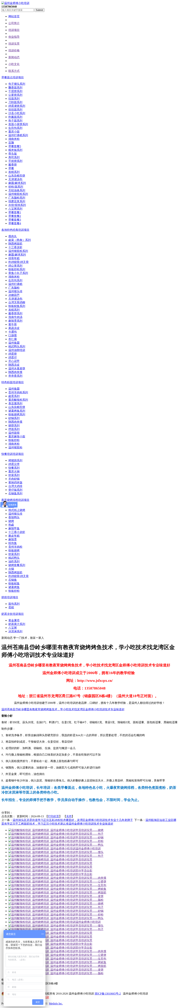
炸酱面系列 (15, 116)
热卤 (11, 524)
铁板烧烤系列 (16, 414)
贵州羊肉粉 (15, 546)
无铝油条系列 (16, 190)
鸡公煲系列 (15, 265)
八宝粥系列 (15, 208)
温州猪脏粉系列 (18, 193)
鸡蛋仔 (12, 357)
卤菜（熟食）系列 (19, 239)
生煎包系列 (15, 127)
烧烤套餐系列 (16, 565)
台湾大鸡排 (15, 486)
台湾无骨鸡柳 (16, 302)
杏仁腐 (12, 339)
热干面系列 (15, 120)
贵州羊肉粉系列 (18, 392)
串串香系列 (15, 375)
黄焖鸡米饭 (15, 482)
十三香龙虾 (15, 247)
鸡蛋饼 (12, 353)
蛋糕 (11, 607)
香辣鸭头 (14, 517)
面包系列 (14, 603)
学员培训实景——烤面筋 (91, 892)
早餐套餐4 (14, 223)
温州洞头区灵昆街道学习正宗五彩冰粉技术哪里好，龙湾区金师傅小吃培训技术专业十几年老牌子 (73, 819)
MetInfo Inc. (56, 1003)
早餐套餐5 (14, 146)
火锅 (11, 568)
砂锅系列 (14, 418)
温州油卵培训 (16, 350)
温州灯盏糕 (15, 284)
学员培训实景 (84, 859)
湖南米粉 (14, 138)
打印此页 (53, 816)
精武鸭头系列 (16, 346)
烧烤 (11, 521)
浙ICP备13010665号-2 (108, 993)
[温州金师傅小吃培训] (15, 3)
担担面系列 (15, 109)
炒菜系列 (14, 475)
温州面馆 (14, 432)
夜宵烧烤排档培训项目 (15, 499)
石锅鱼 (12, 579)
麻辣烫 (12, 539)
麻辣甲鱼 (14, 528)
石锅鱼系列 (15, 493)
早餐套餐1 (14, 212)
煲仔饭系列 (15, 489)
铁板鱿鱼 (14, 583)
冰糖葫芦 (14, 295)
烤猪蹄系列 (15, 460)
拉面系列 (14, 98)
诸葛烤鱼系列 (16, 410)
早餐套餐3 (14, 219)
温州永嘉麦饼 (16, 368)
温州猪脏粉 (15, 447)
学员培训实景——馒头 (89, 852)
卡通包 (12, 331)
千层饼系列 (15, 91)
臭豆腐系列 (15, 403)
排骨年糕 (14, 258)
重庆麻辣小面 (16, 436)
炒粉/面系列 (15, 186)
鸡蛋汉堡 (14, 464)
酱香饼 (12, 164)
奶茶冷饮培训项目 (12, 613)
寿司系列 (14, 157)
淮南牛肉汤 (15, 317)
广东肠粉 (14, 287)
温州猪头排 (15, 291)
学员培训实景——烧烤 (89, 830)
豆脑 (11, 142)
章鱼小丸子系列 (18, 272)
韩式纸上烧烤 (16, 510)
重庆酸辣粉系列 (18, 399)
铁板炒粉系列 (16, 269)
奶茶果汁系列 (16, 624)
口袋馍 (12, 335)
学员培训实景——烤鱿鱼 (91, 888)
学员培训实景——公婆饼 (91, 881)
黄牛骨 (12, 324)
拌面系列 (14, 429)
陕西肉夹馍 (15, 372)
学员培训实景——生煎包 (91, 885)
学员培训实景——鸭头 (89, 844)
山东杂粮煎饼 (16, 175)
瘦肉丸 (12, 236)
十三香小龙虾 (16, 532)
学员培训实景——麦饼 (89, 896)
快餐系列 (14, 467)
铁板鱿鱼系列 (16, 306)
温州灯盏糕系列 (18, 135)
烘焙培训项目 (9, 597)
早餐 (11, 168)
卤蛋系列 (14, 396)
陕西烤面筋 (15, 243)
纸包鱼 (12, 543)
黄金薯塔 (14, 620)
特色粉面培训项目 (12, 382)
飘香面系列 (15, 87)
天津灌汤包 (15, 179)
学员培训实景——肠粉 (89, 899)
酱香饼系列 (15, 313)
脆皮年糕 (14, 535)
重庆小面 (14, 131)
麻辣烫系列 (15, 320)
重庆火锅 (14, 471)
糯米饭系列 (15, 149)
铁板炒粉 (14, 440)
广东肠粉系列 (16, 197)
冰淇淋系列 (15, 631)
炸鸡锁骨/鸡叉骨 (18, 261)
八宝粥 (12, 627)
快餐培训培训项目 (12, 453)
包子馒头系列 (16, 83)
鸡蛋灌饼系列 (16, 105)
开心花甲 (14, 361)
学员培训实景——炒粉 (89, 841)
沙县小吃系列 (16, 113)
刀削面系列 (15, 102)
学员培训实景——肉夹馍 (91, 877)
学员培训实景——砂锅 (89, 837)
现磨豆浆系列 (16, 201)
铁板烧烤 (14, 550)
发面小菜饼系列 (18, 124)
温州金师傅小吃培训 (88, 848)
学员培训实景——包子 (89, 833)
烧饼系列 (14, 425)
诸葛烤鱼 (14, 587)
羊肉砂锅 (14, 478)
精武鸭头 (14, 557)
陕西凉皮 (14, 364)
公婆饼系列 (15, 94)
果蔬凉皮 (14, 328)
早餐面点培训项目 (12, 77)
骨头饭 (12, 153)
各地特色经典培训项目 (15, 229)
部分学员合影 (84, 870)
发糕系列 (14, 171)
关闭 (69, 816)
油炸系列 (14, 561)
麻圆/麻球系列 (17, 182)
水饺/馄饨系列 (17, 204)
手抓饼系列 (15, 160)
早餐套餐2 (14, 216)
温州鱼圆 (14, 342)
